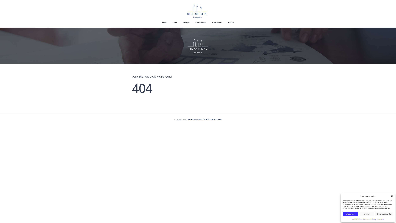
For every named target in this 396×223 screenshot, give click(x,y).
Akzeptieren (350, 214)
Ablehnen (367, 214)
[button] (392, 196)
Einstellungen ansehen (384, 214)
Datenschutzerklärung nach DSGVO (209, 119)
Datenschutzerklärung (369, 219)
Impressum (380, 219)
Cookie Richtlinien (357, 219)
